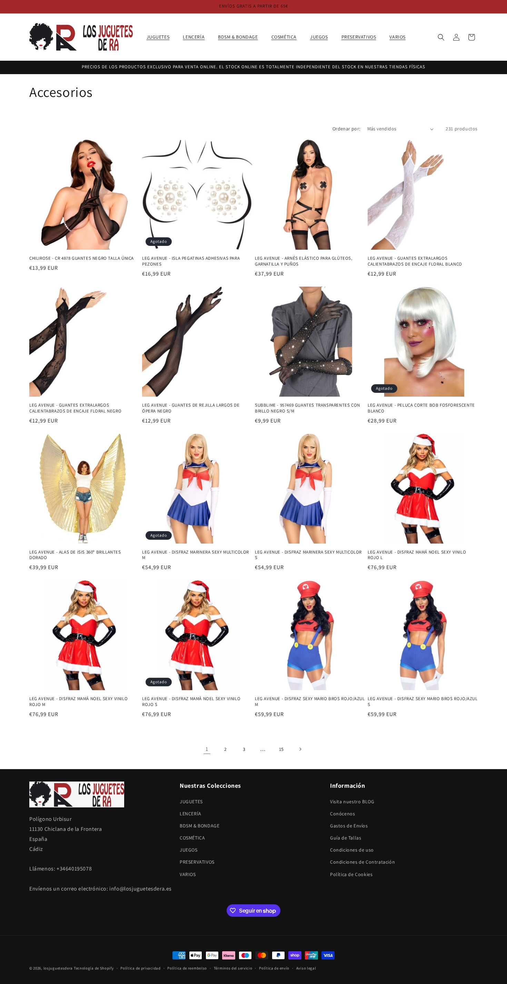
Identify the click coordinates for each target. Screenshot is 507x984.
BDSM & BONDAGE (199, 826)
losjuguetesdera (58, 968)
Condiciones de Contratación (362, 862)
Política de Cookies (351, 874)
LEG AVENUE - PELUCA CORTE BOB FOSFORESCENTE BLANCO (421, 408)
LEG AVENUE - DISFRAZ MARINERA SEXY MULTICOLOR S (308, 555)
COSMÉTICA (192, 838)
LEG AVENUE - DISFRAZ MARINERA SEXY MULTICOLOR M (195, 555)
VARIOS (188, 874)
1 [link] (207, 749)
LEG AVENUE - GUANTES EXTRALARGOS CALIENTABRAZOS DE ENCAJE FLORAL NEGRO (75, 408)
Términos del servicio (233, 968)
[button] (160, 37)
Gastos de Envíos (349, 826)
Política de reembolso (187, 968)
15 (281, 749)
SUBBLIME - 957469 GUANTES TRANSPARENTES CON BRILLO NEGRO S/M (307, 408)
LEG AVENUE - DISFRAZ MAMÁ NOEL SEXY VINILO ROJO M (78, 701)
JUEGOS (189, 850)
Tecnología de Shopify (94, 968)
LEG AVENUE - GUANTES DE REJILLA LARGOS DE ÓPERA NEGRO (191, 408)
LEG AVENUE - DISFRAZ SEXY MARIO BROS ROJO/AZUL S (423, 701)
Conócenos (342, 814)
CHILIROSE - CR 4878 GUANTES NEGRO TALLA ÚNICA (81, 258)
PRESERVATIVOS (197, 862)
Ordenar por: (346, 129)
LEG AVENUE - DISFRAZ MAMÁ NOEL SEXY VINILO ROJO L (417, 555)
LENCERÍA (190, 814)
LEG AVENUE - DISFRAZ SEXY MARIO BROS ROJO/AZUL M (310, 701)
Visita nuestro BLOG (352, 801)
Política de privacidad (140, 968)
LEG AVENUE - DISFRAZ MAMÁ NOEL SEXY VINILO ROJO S (191, 701)
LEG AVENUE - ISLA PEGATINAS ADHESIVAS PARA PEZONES (191, 261)
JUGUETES (191, 801)
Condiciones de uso (352, 850)
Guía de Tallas (345, 838)
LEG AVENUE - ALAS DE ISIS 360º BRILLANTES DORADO (75, 555)
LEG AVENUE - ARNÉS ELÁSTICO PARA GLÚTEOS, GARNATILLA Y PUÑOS (303, 261)
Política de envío (274, 968)
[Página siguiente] (300, 749)
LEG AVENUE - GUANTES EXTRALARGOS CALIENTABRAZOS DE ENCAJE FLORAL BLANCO (415, 261)
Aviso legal (306, 968)
